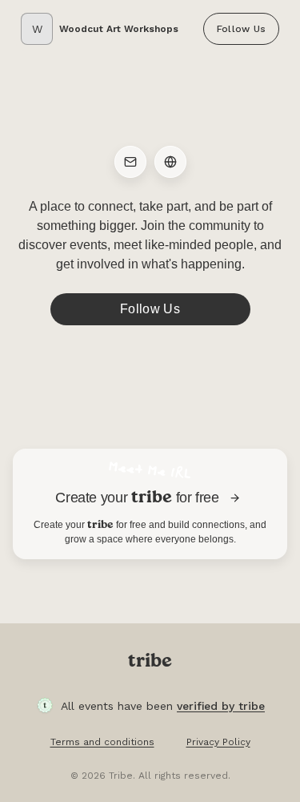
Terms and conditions (102, 742)
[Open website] (170, 162)
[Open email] (130, 162)
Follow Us (241, 28)
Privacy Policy (218, 742)
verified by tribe (221, 705)
